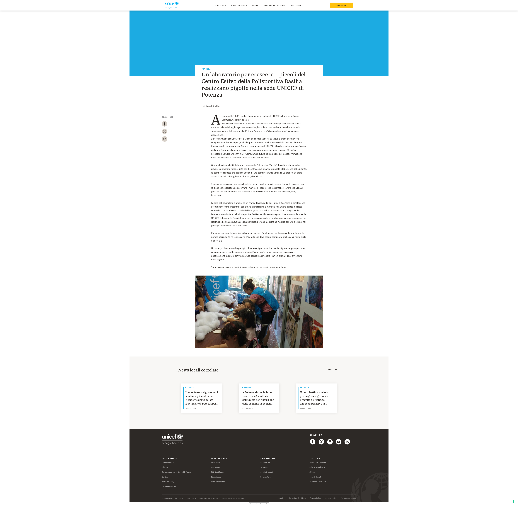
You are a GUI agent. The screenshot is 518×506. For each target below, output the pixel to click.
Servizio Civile (266, 477)
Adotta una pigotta (317, 467)
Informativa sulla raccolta (259, 504)
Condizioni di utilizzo (297, 498)
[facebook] (164, 124)
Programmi (215, 462)
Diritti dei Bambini (218, 472)
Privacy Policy (315, 498)
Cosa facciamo (239, 5)
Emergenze (215, 467)
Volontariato (265, 462)
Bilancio (165, 467)
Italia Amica (216, 477)
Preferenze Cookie (348, 498)
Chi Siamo (220, 5)
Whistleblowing (168, 482)
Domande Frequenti (317, 482)
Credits (281, 498)
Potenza (206, 69)
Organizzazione (168, 462)
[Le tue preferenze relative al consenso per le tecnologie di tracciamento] (513, 501)
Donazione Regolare (317, 462)
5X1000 (312, 472)
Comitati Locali (266, 472)
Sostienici (297, 5)
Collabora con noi (169, 487)
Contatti (165, 477)
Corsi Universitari (218, 482)
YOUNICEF (264, 467)
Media (255, 5)
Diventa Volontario (274, 5)
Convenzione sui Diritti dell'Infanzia (176, 472)
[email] (164, 139)
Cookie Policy (330, 498)
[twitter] (164, 132)
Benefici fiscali (315, 477)
